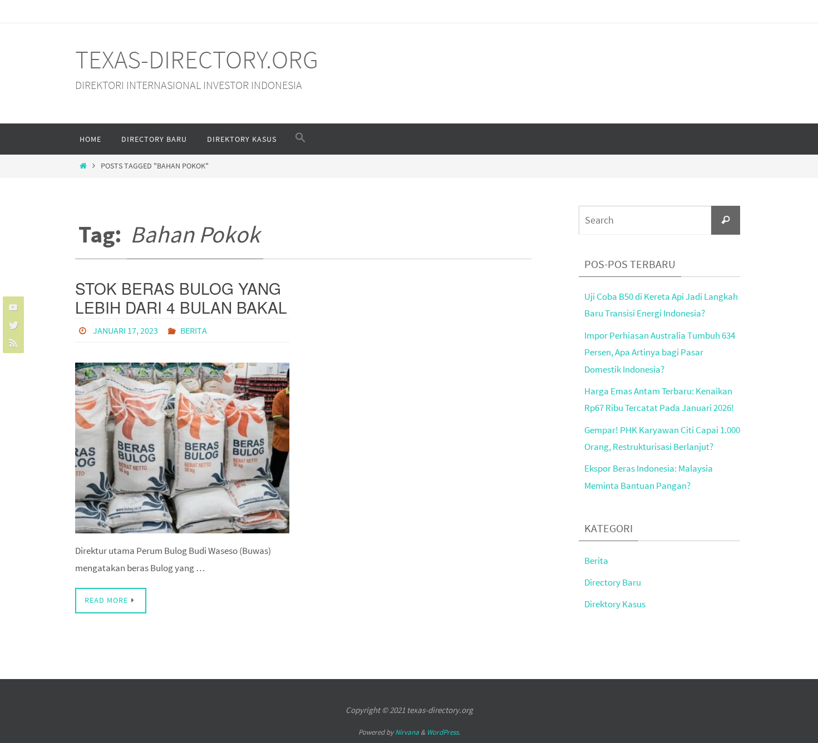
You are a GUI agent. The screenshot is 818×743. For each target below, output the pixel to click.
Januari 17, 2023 (125, 330)
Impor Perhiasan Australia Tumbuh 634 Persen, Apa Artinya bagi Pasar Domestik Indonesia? (659, 352)
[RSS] (12, 342)
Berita (193, 330)
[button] (300, 138)
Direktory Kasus (614, 604)
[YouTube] (12, 307)
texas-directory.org (196, 59)
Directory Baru (612, 582)
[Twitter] (12, 324)
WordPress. (443, 732)
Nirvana (407, 732)
